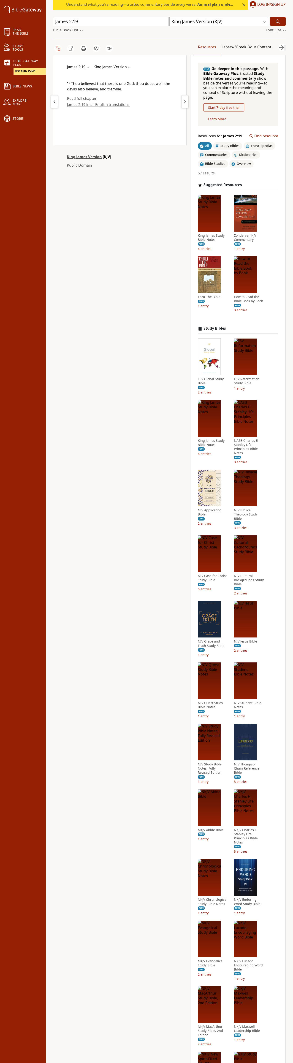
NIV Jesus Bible (245, 641)
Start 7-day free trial (223, 107)
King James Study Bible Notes (211, 237)
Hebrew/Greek (233, 46)
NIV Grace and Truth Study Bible (211, 643)
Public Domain (79, 165)
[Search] (278, 21)
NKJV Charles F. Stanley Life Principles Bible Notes (246, 836)
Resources (207, 46)
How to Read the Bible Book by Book (248, 299)
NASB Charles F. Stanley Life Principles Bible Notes (246, 447)
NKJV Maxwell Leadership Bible (247, 1029)
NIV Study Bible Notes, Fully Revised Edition (210, 768)
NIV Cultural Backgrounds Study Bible (249, 580)
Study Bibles (214, 328)
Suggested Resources (222, 184)
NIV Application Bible (210, 512)
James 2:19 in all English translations (98, 104)
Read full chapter (82, 98)
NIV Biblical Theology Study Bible (246, 514)
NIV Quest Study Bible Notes (210, 705)
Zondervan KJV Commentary (245, 237)
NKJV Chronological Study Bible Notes (212, 902)
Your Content (259, 46)
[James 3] (185, 101)
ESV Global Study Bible (211, 381)
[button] (267, 5)
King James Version (84, 156)
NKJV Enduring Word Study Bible (247, 902)
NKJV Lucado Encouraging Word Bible (248, 965)
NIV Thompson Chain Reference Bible (246, 768)
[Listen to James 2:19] (109, 48)
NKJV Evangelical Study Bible (210, 963)
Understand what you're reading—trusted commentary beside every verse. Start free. (169, 4)
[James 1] (54, 101)
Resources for (220, 136)
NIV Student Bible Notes (247, 705)
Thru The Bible (209, 297)
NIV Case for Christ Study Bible (212, 578)
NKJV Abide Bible (211, 830)
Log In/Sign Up (271, 4)
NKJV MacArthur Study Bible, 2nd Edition (210, 1031)
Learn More (217, 119)
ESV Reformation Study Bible (246, 381)
